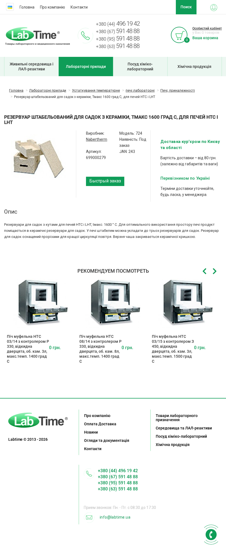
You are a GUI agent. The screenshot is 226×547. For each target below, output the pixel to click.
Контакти (79, 7)
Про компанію (52, 7)
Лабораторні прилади (86, 66)
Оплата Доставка (100, 424)
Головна (27, 7)
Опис (10, 211)
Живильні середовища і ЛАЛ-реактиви (31, 66)
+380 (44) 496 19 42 (118, 470)
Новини (91, 432)
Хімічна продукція (194, 66)
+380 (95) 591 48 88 (118, 482)
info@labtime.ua (115, 517)
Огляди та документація (106, 440)
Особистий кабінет (207, 28)
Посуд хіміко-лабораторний (140, 66)
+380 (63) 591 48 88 (118, 489)
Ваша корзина (205, 38)
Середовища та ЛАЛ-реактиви (184, 428)
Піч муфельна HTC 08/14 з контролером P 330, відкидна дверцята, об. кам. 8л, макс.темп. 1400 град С (100, 348)
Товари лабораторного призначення (177, 417)
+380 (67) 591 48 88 (118, 476)
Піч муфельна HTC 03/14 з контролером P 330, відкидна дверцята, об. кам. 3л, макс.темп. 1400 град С (28, 348)
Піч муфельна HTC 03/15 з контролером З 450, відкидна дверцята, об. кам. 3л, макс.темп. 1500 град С (173, 348)
